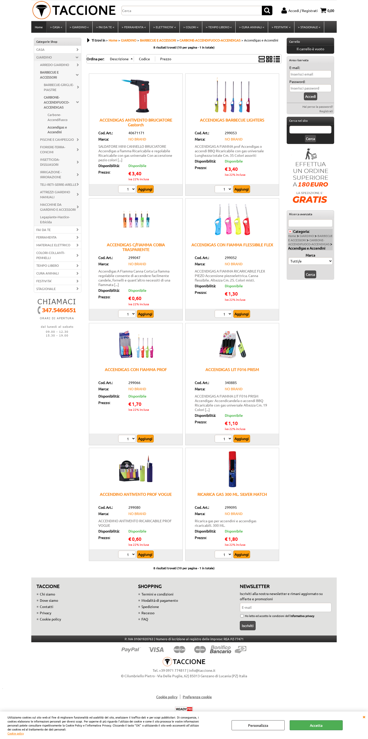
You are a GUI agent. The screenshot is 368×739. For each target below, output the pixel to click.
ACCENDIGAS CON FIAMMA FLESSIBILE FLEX (232, 244)
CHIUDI (363, 716)
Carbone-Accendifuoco (58, 117)
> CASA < (56, 27)
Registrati (326, 111)
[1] (224, 189)
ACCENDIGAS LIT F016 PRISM (232, 369)
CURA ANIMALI (47, 273)
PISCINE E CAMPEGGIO (57, 139)
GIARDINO (44, 57)
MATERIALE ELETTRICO (53, 245)
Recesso (147, 612)
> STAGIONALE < (309, 27)
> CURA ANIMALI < (251, 27)
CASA (40, 49)
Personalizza (258, 725)
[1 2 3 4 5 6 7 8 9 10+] (127, 314)
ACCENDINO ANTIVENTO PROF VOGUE (136, 494)
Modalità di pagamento (159, 600)
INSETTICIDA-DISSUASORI (50, 161)
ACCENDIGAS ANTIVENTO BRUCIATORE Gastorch (136, 122)
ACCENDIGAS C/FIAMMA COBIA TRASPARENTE (136, 247)
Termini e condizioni (157, 594)
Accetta (316, 725)
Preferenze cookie (197, 696)
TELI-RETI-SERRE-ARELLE (58, 184)
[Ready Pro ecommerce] (184, 709)
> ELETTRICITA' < (164, 27)
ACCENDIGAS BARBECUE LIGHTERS (232, 119)
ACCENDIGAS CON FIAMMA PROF (136, 369)
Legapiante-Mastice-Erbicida (55, 219)
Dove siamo (49, 600)
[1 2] (224, 439)
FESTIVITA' (44, 281)
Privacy (45, 612)
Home (39, 27)
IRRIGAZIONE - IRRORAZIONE (51, 174)
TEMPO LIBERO (47, 265)
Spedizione (150, 606)
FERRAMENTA (46, 237)
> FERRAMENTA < (134, 27)
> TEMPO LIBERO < (219, 27)
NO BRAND (137, 139)
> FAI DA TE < (105, 27)
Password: (297, 81)
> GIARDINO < (79, 27)
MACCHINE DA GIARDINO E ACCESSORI (58, 207)
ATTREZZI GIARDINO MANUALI (55, 194)
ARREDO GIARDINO (54, 64)
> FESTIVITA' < (281, 27)
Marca (310, 255)
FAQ (144, 619)
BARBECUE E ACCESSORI (49, 74)
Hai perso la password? (317, 106)
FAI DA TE (43, 230)
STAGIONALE (46, 288)
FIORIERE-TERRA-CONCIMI (52, 149)
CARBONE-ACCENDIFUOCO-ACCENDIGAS (56, 102)
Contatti (46, 606)
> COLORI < (191, 27)
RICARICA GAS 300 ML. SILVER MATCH (232, 494)
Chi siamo (47, 594)
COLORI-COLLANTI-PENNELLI (50, 255)
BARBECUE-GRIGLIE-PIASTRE (59, 87)
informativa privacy (302, 616)
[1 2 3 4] (127, 189)
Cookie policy (16, 733)
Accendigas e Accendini (57, 129)
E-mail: (294, 67)
